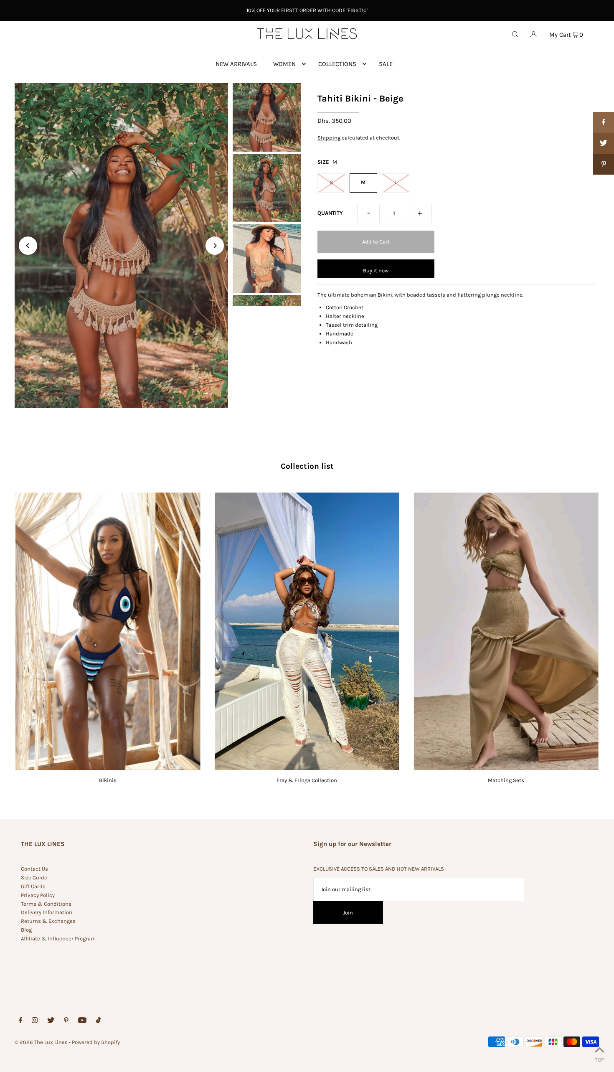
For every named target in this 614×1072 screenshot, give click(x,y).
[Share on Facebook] (603, 122)
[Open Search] (515, 34)
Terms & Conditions (46, 904)
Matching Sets (506, 780)
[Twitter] (50, 1021)
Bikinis (108, 780)
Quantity (330, 213)
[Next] (215, 245)
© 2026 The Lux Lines (41, 1042)
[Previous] (28, 245)
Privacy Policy (38, 895)
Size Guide (34, 877)
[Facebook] (20, 1021)
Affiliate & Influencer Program (58, 938)
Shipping (328, 138)
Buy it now (375, 270)
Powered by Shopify (96, 1042)
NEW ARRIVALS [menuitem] (236, 64)
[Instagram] (35, 1021)
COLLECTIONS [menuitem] (337, 64)
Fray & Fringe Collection (307, 780)
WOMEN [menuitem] (284, 64)
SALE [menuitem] (386, 64)
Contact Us (34, 869)
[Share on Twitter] (603, 143)
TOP (599, 1060)
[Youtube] (82, 1021)
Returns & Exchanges (48, 921)
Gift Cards (33, 886)
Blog (26, 930)
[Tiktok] (98, 1021)
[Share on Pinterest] (603, 164)
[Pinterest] (66, 1021)
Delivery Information (46, 912)
